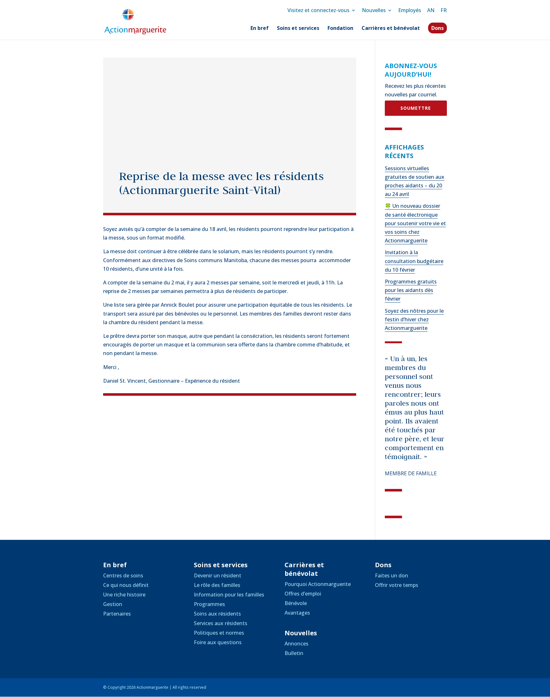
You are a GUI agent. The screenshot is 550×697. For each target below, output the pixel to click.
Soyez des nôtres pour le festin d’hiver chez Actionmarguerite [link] (414, 319)
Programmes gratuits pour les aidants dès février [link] (411, 290)
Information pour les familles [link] (229, 594)
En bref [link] (259, 28)
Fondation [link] (340, 28)
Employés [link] (409, 10)
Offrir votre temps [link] (396, 585)
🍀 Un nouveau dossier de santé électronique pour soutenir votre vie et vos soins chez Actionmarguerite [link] (415, 223)
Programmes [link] (209, 604)
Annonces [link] (296, 643)
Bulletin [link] (294, 653)
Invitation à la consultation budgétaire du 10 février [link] (414, 261)
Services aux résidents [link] (220, 623)
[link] (135, 20)
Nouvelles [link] (374, 10)
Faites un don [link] (391, 575)
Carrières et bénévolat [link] (391, 28)
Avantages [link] (297, 612)
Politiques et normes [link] (219, 632)
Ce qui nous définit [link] (126, 585)
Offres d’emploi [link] (303, 593)
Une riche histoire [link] (124, 594)
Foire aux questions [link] (218, 642)
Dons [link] (437, 27)
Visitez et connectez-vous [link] (318, 10)
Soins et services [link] (298, 28)
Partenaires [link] (117, 613)
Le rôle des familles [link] (217, 585)
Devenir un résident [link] (217, 575)
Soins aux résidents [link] (217, 613)
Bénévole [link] (296, 603)
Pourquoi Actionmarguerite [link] (318, 584)
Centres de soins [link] (123, 575)
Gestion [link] (112, 604)
